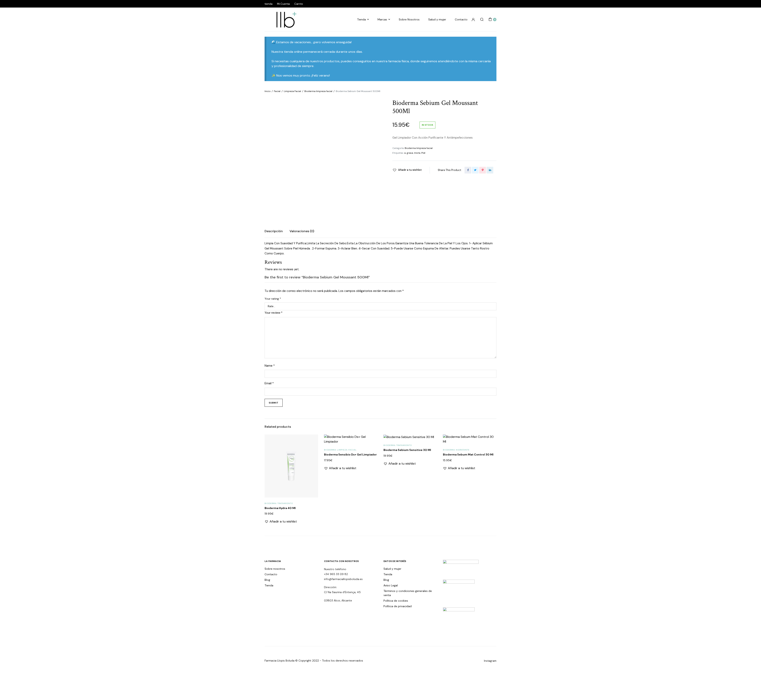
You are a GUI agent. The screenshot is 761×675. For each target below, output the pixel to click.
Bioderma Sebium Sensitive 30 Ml (407, 450)
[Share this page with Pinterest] (482, 170)
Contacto (461, 19)
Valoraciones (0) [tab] (302, 231)
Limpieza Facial (292, 91)
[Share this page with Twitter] (475, 170)
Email (269, 383)
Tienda (361, 19)
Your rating (273, 298)
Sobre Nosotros (409, 19)
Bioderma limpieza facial (318, 91)
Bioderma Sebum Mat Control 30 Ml (468, 454)
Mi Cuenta (283, 4)
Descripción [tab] (274, 231)
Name (270, 366)
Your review (273, 313)
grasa (410, 152)
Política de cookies (395, 600)
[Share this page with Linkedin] (490, 170)
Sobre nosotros (275, 568)
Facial (277, 91)
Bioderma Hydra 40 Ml (280, 508)
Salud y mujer (437, 19)
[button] (407, 170)
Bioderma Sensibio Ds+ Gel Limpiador (350, 454)
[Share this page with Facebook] (468, 170)
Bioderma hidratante (456, 450)
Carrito (298, 4)
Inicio (268, 91)
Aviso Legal (390, 585)
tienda (268, 4)
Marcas (382, 19)
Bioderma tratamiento (279, 503)
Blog (267, 580)
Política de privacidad (397, 606)
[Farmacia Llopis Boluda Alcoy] (284, 19)
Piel (423, 152)
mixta (417, 152)
